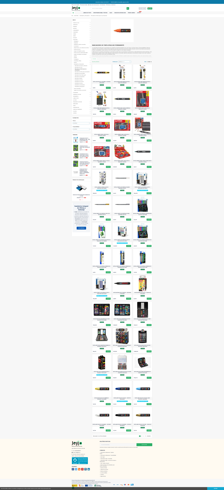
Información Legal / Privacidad (106, 458)
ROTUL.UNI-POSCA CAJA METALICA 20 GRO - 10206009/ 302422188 (101, 319)
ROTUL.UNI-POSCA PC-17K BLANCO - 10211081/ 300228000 (102, 425)
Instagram (85, 469)
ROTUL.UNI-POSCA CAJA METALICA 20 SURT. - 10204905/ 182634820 (142, 319)
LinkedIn (89, 469)
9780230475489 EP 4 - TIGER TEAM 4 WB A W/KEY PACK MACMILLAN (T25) (85, 163)
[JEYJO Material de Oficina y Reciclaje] (76, 8)
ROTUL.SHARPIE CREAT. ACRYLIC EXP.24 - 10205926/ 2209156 (122, 161)
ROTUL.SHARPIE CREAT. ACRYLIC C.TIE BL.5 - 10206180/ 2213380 (101, 161)
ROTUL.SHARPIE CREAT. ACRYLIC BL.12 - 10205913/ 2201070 (142, 109)
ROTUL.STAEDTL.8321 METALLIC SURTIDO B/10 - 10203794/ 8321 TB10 (142, 214)
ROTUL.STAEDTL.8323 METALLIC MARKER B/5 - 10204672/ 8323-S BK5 (143, 267)
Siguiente (149, 436)
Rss (79, 469)
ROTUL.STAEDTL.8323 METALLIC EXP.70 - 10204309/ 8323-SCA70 (122, 240)
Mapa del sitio (103, 476)
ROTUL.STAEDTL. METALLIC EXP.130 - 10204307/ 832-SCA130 (102, 188)
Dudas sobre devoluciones (94, 4)
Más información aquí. (46, 488)
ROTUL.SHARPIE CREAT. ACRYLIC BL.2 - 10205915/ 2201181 (101, 135)
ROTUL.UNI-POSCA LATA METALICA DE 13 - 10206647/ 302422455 (102, 372)
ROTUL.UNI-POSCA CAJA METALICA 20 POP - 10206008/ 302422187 (122, 319)
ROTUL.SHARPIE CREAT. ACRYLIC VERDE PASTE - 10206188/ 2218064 (142, 161)
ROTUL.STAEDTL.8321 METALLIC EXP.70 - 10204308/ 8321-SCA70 (142, 188)
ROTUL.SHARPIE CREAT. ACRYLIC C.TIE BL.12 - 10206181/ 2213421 (142, 135)
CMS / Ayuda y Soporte (105, 463)
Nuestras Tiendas (104, 467)
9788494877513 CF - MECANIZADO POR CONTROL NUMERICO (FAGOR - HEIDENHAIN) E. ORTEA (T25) (84, 171)
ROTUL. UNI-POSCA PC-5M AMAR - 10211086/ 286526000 (102, 82)
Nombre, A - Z (121, 61)
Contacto (102, 474)
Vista (145, 61)
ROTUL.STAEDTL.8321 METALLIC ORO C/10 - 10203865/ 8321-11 (101, 214)
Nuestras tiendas (83, 4)
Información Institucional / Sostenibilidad (108, 455)
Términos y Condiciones (110, 4)
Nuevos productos (104, 471)
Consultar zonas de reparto (78, 234)
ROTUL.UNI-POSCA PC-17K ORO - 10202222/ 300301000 (142, 425)
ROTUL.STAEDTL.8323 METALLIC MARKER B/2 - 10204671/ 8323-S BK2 (102, 267)
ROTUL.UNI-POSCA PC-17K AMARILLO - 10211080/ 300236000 (101, 399)
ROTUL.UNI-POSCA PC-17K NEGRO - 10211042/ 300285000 (122, 425)
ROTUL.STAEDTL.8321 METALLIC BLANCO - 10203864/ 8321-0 (122, 188)
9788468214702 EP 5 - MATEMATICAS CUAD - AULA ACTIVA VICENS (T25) (85, 139)
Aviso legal (103, 457)
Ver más (94, 58)
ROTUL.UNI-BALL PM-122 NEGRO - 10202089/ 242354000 (122, 293)
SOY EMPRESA (81, 228)
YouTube (82, 469)
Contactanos (103, 4)
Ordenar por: (115, 61)
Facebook (73, 469)
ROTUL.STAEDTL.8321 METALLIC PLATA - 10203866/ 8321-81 (122, 214)
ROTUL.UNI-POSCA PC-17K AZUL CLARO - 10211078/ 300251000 (142, 399)
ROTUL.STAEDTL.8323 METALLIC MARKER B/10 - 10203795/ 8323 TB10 (142, 240)
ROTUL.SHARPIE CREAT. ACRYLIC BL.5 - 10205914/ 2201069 (122, 135)
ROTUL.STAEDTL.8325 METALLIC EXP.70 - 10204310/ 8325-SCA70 (102, 293)
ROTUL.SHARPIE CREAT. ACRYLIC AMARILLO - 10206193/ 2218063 (122, 109)
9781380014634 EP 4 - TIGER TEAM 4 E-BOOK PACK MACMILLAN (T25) (84, 155)
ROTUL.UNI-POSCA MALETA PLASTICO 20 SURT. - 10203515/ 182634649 (122, 372)
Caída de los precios (104, 469)
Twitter (76, 469)
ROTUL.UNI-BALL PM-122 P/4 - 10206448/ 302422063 (142, 293)
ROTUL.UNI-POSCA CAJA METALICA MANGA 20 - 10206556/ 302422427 (102, 346)
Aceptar (215, 488)
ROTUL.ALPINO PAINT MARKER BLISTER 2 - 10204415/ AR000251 (122, 82)
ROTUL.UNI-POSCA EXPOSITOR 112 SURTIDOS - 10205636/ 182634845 (122, 346)
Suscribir (145, 444)
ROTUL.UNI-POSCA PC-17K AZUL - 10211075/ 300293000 (122, 399)
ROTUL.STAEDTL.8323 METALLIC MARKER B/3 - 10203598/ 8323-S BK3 (122, 267)
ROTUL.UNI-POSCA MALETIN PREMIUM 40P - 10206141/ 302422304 (142, 372)
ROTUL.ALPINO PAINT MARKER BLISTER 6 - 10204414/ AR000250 (102, 109)
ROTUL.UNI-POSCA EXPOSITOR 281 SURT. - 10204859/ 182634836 (142, 346)
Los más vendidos (75, 4)
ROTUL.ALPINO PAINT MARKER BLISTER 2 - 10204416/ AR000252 (142, 82)
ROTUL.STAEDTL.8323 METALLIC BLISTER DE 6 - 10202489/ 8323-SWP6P (102, 240)
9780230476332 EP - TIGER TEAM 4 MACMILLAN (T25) (85, 147)
